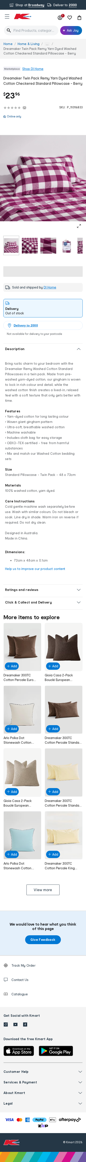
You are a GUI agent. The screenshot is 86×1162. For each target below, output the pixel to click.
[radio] (11, 245)
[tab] (43, 308)
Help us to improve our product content (35, 569)
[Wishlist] (69, 17)
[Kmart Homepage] (22, 16)
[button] (7, 16)
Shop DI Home (32, 69)
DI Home (50, 287)
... (47, 44)
